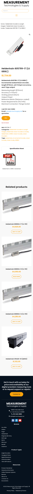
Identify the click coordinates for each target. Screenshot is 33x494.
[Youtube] (19, 420)
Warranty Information (8, 470)
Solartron (4, 446)
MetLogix (4, 438)
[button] (29, 34)
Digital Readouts (6, 457)
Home (2, 24)
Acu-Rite (4, 427)
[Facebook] (13, 420)
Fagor (3, 431)
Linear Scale (10, 140)
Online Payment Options (8, 472)
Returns (4, 474)
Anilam (3, 429)
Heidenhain (9, 138)
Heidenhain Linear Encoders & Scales (18, 132)
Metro (3, 440)
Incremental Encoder (19, 138)
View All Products (6, 461)
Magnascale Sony (7, 436)
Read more (16, 276)
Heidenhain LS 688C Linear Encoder (12, 134)
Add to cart (16, 232)
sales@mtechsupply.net (14, 111)
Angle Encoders (6, 453)
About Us (4, 476)
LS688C (17, 140)
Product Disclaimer (7, 468)
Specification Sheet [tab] (17, 148)
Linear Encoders (6, 459)
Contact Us (5, 478)
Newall (3, 444)
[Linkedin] (16, 420)
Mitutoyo (4, 442)
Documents (5, 481)
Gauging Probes (6, 455)
